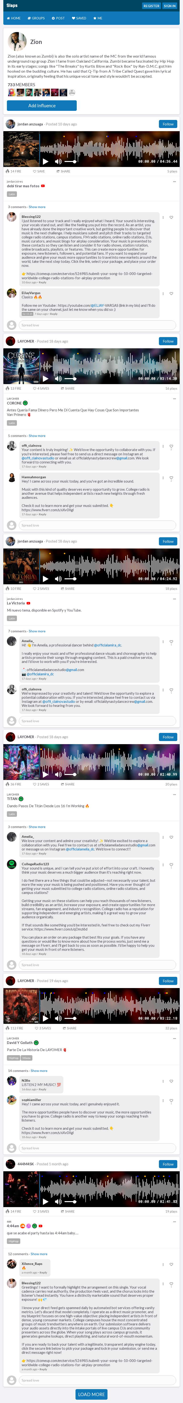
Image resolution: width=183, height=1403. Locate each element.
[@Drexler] (46, 92)
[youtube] (43, 185)
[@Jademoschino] (12, 92)
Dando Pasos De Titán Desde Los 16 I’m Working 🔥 (48, 806)
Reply (42, 282)
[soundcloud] (22, 1226)
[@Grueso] (20, 92)
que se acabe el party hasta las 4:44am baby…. (42, 1233)
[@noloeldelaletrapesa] (37, 92)
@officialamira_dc (107, 645)
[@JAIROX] (55, 92)
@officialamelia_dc (80, 849)
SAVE (41, 171)
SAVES (43, 388)
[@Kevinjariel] (29, 92)
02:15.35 (27, 313)
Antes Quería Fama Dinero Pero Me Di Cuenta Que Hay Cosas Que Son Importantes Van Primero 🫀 (73, 412)
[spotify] (25, 403)
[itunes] (28, 1226)
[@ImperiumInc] (72, 92)
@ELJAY (97, 305)
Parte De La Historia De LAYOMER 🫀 (37, 1050)
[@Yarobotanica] (63, 92)
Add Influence (42, 105)
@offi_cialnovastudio (38, 458)
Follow (168, 124)
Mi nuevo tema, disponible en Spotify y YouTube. (44, 610)
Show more (37, 207)
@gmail (121, 458)
